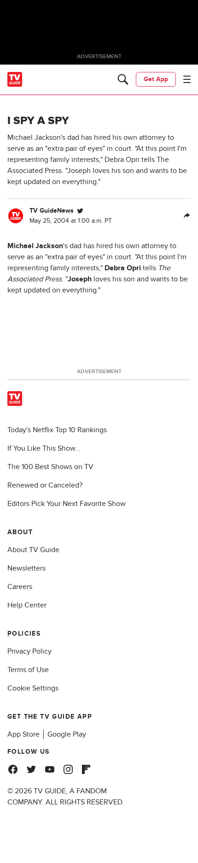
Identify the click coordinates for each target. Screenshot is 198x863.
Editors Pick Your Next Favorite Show (66, 503)
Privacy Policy (29, 651)
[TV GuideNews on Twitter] (80, 210)
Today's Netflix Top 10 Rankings (57, 429)
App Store (23, 734)
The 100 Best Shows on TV (50, 466)
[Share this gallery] (187, 216)
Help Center (27, 605)
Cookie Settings (32, 688)
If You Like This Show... (44, 448)
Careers (19, 586)
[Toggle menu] (187, 79)
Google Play (66, 734)
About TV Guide (33, 549)
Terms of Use (28, 669)
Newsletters (26, 568)
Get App (156, 79)
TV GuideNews (51, 210)
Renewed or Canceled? (44, 485)
